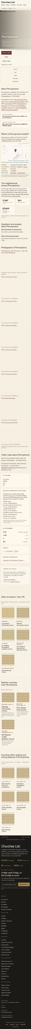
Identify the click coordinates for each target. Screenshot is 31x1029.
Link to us (3, 974)
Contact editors (5, 995)
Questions (16, 81)
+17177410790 (8, 551)
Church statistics (5, 950)
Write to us (4, 971)
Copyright (12, 1024)
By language (4, 907)
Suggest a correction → (15, 581)
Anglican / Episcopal (6, 921)
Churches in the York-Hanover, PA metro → (13, 560)
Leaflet (10, 160)
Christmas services (6, 952)
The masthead (5, 969)
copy (10, 45)
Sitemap (3, 978)
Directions (6, 61)
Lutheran (3, 923)
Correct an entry (5, 990)
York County (8, 104)
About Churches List (6, 961)
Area (15, 75)
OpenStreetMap (17, 160)
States (7, 5)
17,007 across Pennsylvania (16, 102)
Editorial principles (6, 966)
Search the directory (6, 909)
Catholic (3, 916)
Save (6, 57)
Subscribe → (24, 884)
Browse (3, 5)
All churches (4, 899)
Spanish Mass (5, 945)
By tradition (4, 904)
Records (15, 78)
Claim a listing (4, 987)
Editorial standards (6, 992)
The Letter (19, 5)
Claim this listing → (9, 579)
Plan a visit (6, 53)
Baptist (3, 928)
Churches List (4, 8)
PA (14, 8)
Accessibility (22, 1024)
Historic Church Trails (6, 942)
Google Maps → (22, 173)
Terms (7, 1024)
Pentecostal (4, 933)
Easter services (5, 955)
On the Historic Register (7, 947)
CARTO (27, 160)
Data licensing (5, 976)
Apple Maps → (14, 173)
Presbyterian (4, 931)
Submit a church (5, 985)
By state (3, 902)
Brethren (10, 8)
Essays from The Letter (7, 964)
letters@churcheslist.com (7, 1017)
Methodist (3, 926)
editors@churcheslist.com (8, 468)
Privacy (17, 1024)
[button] (15, 150)
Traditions (13, 5)
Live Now (3, 940)
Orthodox (3, 918)
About (24, 5)
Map (15, 72)
